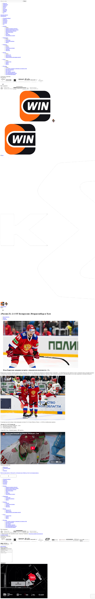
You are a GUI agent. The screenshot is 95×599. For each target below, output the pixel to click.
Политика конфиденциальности (36, 533)
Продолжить (3, 546)
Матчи (7, 42)
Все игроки (8, 70)
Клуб (4, 8)
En (3, 12)
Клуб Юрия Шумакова (11, 74)
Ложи (7, 33)
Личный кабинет (7, 18)
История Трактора (10, 69)
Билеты (4, 26)
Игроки (7, 46)
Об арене (5, 21)
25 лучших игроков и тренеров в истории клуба (16, 68)
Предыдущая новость (5, 472)
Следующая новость (34, 472)
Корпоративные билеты (11, 30)
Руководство (8, 61)
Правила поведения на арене (12, 29)
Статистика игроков (10, 48)
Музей (7, 62)
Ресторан (8, 34)
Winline (4, 11)
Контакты (5, 20)
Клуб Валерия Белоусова (11, 73)
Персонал (8, 50)
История (5, 9)
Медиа (4, 6)
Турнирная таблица (10, 41)
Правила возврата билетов (11, 28)
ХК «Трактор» (6, 316)
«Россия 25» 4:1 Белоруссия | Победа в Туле (19, 472)
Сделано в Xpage (4, 534)
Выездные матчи (9, 32)
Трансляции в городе (10, 35)
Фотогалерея (8, 56)
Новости (5, 3)
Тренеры (8, 49)
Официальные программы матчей (13, 57)
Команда (5, 5)
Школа (7, 64)
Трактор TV (8, 54)
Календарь (8, 40)
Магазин (5, 10)
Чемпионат (5, 4)
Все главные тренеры (10, 72)
